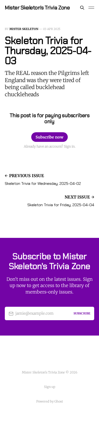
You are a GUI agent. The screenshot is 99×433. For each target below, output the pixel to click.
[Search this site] (82, 7)
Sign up (49, 387)
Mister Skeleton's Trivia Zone (37, 7)
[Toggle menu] (91, 7)
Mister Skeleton (23, 29)
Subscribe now (49, 137)
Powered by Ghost (49, 401)
